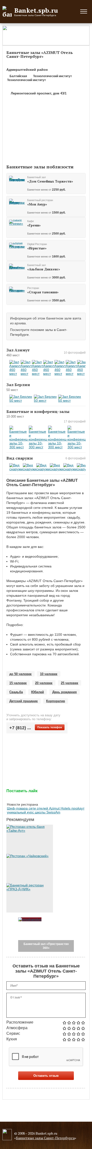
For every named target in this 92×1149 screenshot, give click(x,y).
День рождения (64, 692)
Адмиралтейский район (27, 70)
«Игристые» (37, 248)
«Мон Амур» (37, 204)
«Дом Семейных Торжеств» (50, 181)
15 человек (18, 683)
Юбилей (37, 692)
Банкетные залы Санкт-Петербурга (45, 1138)
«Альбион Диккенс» (43, 269)
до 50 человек (20, 674)
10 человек (48, 674)
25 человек (69, 683)
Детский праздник (23, 701)
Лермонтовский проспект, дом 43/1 (38, 93)
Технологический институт (52, 76)
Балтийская (18, 76)
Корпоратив (55, 701)
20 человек (44, 683)
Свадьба (16, 692)
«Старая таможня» (43, 292)
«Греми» (34, 225)
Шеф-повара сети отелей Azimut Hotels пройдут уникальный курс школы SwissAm (45, 810)
